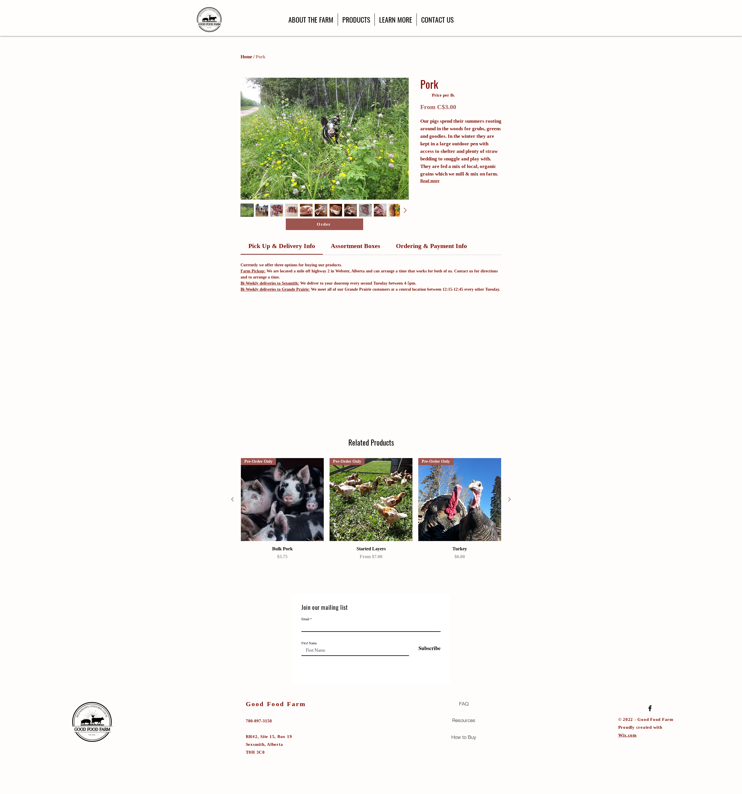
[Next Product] (509, 499)
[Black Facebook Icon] (650, 708)
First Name (309, 643)
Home (246, 56)
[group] (371, 509)
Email (305, 619)
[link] (281, 245)
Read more (429, 181)
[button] (356, 19)
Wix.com (627, 735)
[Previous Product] (232, 499)
